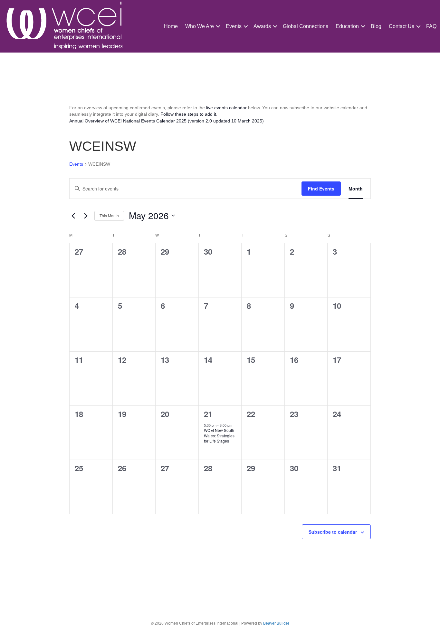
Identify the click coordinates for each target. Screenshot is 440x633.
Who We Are (199, 26)
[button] (218, 26)
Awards (262, 26)
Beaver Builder (276, 623)
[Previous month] (73, 215)
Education (347, 26)
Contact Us (401, 26)
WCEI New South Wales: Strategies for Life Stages (219, 435)
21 (208, 413)
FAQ (431, 26)
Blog (376, 26)
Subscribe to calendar (333, 532)
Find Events (321, 188)
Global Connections (305, 26)
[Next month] (86, 215)
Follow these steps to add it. (188, 114)
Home (171, 26)
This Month (109, 215)
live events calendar (226, 107)
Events (234, 26)
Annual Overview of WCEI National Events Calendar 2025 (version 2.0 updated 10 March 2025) (166, 120)
